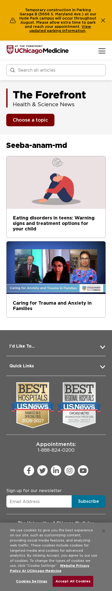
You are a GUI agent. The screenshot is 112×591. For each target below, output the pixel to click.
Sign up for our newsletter (34, 490)
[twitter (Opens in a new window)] (42, 470)
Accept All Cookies (72, 581)
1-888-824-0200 (56, 447)
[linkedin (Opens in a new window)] (56, 470)
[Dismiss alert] (103, 20)
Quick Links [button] (21, 365)
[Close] (103, 531)
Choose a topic (30, 120)
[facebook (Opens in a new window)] (29, 470)
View (86, 26)
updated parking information (57, 31)
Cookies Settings (31, 581)
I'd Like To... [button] (22, 346)
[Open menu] (102, 51)
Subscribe (88, 501)
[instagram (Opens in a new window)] (69, 470)
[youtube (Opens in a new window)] (83, 470)
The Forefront (49, 95)
